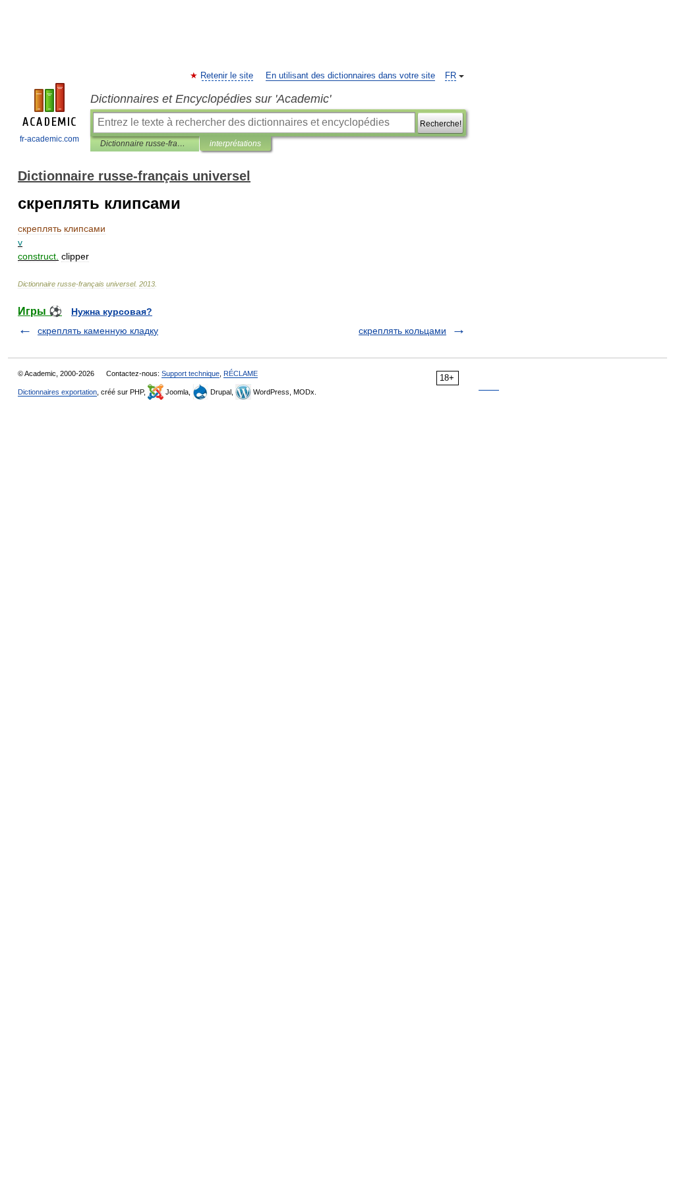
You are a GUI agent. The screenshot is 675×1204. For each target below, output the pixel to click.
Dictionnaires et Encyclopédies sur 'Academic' (210, 98)
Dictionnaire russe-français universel (144, 143)
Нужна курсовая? (111, 311)
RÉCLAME (240, 373)
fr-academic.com (49, 139)
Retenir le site (227, 75)
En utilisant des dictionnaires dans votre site (350, 75)
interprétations (235, 143)
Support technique (190, 373)
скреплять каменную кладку (98, 330)
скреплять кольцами (402, 330)
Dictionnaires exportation (57, 392)
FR (450, 75)
